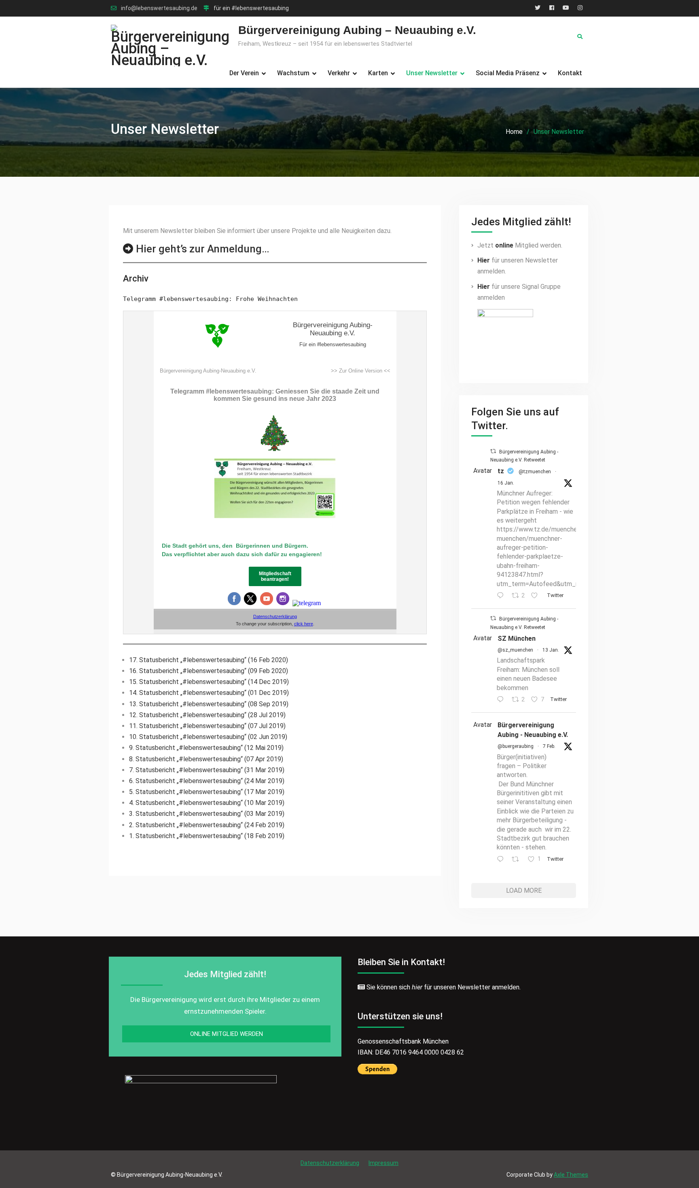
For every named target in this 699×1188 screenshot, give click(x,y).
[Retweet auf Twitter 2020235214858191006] (518, 859)
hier (417, 987)
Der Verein (244, 73)
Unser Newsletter (432, 73)
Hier (483, 260)
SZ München (517, 638)
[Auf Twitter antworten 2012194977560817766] (502, 596)
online (504, 245)
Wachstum (293, 73)
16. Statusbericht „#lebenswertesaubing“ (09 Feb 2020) (208, 671)
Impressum (383, 1163)
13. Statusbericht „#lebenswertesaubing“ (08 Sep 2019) (208, 704)
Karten (378, 73)
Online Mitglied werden (226, 1034)
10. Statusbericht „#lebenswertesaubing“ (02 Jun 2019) (208, 737)
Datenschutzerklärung (330, 1163)
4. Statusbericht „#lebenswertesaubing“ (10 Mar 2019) (206, 803)
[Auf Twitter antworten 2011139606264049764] (502, 700)
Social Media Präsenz (508, 73)
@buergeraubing (516, 746)
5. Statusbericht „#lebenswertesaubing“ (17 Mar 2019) (206, 792)
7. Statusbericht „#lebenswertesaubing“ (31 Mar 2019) (206, 770)
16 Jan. (506, 483)
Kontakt (570, 73)
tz (501, 471)
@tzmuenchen (535, 471)
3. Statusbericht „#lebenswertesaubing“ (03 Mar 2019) (206, 813)
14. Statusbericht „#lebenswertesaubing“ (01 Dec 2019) (209, 693)
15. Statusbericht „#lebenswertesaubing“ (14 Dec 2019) (209, 682)
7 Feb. (549, 746)
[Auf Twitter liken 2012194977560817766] (537, 596)
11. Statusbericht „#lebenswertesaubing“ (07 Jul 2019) (207, 726)
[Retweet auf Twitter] (493, 451)
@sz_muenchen (515, 650)
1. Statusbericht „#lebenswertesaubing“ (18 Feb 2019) (206, 836)
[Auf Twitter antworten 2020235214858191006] (502, 859)
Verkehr (339, 73)
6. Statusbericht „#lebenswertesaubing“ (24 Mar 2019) (206, 781)
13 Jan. (550, 650)
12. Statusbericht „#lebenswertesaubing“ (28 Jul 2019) (207, 715)
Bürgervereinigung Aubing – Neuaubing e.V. (357, 30)
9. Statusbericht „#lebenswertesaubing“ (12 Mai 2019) (206, 748)
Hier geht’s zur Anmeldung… (202, 249)
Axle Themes (571, 1174)
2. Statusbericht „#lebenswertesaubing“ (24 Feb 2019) (206, 825)
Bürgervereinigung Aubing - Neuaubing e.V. (533, 730)
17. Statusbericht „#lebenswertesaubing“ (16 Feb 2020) (208, 660)
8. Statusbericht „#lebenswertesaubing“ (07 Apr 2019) (206, 759)
